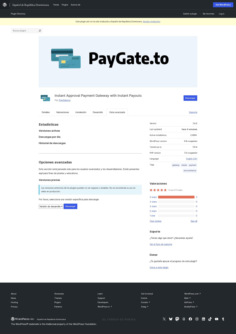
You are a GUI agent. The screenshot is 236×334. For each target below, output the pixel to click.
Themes (58, 298)
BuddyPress (191, 306)
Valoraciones (62, 112)
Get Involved (147, 294)
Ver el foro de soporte (161, 244)
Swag (144, 306)
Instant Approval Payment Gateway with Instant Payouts (98, 96)
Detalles (46, 112)
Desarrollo (98, 112)
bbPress (189, 302)
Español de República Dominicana (51, 319)
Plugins (57, 302)
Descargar (190, 98)
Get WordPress (223, 5)
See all (194, 221)
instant (184, 165)
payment (192, 165)
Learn (100, 294)
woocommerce (190, 171)
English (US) (191, 159)
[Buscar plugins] (40, 30)
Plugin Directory (18, 14)
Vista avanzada (117, 112)
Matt (187, 298)
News (13, 298)
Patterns (58, 306)
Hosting (14, 302)
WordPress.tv (105, 306)
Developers (103, 302)
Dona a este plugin (159, 267)
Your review (155, 221)
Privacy (14, 306)
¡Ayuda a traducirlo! (151, 21)
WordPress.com (192, 294)
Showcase (59, 294)
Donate (145, 302)
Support (101, 298)
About (13, 294)
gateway (175, 165)
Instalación (80, 112)
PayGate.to (64, 100)
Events (144, 298)
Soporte (193, 112)
